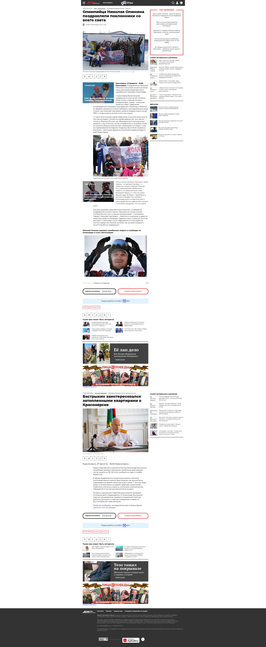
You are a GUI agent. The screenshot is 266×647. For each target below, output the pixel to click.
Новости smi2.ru (90, 387)
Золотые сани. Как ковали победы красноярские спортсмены (135, 329)
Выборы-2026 (118, 611)
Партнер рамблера (115, 639)
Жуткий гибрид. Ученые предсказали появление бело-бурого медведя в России (171, 68)
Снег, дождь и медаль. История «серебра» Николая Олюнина (102, 329)
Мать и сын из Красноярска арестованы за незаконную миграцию (166, 24)
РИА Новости (88, 283)
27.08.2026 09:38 (88, 393)
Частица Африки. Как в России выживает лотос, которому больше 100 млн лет (170, 398)
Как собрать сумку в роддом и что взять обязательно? (103, 547)
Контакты (100, 611)
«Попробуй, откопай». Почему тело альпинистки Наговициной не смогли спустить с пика (170, 432)
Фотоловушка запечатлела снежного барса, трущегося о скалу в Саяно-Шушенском (101, 555)
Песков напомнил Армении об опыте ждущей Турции (170, 121)
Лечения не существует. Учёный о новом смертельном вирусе (170, 425)
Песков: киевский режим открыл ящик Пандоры (169, 114)
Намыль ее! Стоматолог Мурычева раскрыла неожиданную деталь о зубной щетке (170, 412)
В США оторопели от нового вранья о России (170, 135)
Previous (87, 255)
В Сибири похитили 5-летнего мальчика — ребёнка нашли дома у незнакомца (166, 49)
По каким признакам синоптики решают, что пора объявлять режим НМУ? (134, 548)
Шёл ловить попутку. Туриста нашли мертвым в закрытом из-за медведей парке (166, 15)
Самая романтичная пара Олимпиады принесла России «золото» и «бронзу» (101, 323)
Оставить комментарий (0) (133, 291)
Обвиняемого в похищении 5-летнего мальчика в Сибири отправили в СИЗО (134, 555)
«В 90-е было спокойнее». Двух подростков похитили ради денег (170, 81)
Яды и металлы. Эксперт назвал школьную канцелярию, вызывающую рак (169, 62)
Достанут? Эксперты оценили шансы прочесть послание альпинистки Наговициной (171, 419)
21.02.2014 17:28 (87, 8)
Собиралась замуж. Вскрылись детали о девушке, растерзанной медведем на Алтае (169, 75)
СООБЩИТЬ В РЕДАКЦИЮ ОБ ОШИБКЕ (136, 611)
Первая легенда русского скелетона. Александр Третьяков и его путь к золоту (102, 337)
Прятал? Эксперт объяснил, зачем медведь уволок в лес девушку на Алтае (170, 405)
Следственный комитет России (93, 453)
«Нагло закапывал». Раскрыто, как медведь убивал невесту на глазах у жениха (170, 96)
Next (144, 255)
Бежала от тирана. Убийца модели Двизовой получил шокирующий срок (166, 32)
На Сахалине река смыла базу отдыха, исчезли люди (168, 128)
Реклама (109, 611)
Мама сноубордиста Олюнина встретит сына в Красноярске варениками (134, 323)
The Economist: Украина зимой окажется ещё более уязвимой (168, 107)
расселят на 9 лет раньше (104, 508)
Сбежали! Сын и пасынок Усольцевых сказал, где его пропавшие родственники (171, 89)
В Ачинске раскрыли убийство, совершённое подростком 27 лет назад (166, 40)
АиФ (133, 71)
